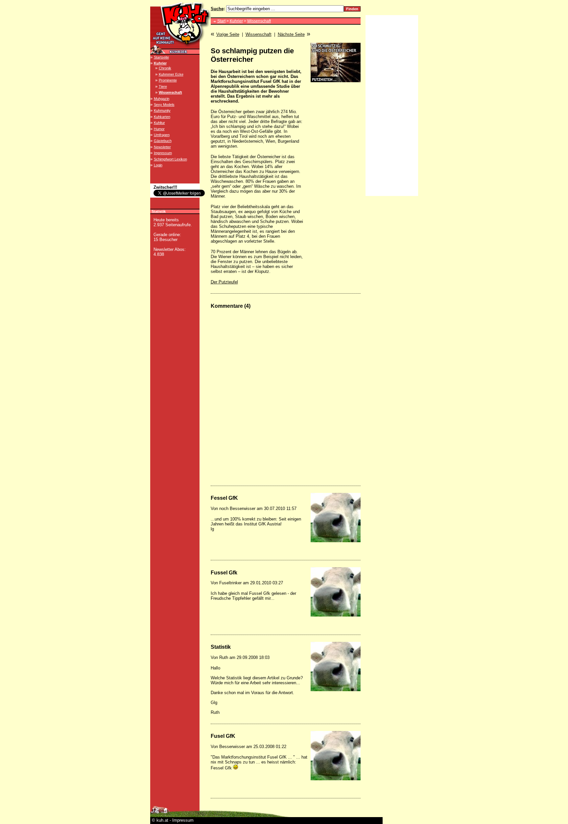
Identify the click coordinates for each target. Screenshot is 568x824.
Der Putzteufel (224, 281)
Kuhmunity (162, 110)
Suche (217, 8)
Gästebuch (163, 141)
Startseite (161, 57)
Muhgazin (161, 99)
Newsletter (162, 147)
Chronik (165, 68)
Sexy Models (164, 105)
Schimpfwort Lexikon (170, 159)
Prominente (168, 80)
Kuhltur (159, 123)
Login (158, 165)
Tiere (163, 86)
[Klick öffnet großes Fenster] (336, 517)
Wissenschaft (170, 92)
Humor (159, 129)
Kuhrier (160, 63)
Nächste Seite (291, 34)
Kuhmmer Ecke (171, 74)
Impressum (163, 153)
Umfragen (162, 135)
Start (221, 21)
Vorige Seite (227, 34)
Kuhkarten (162, 117)
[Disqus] (286, 397)
